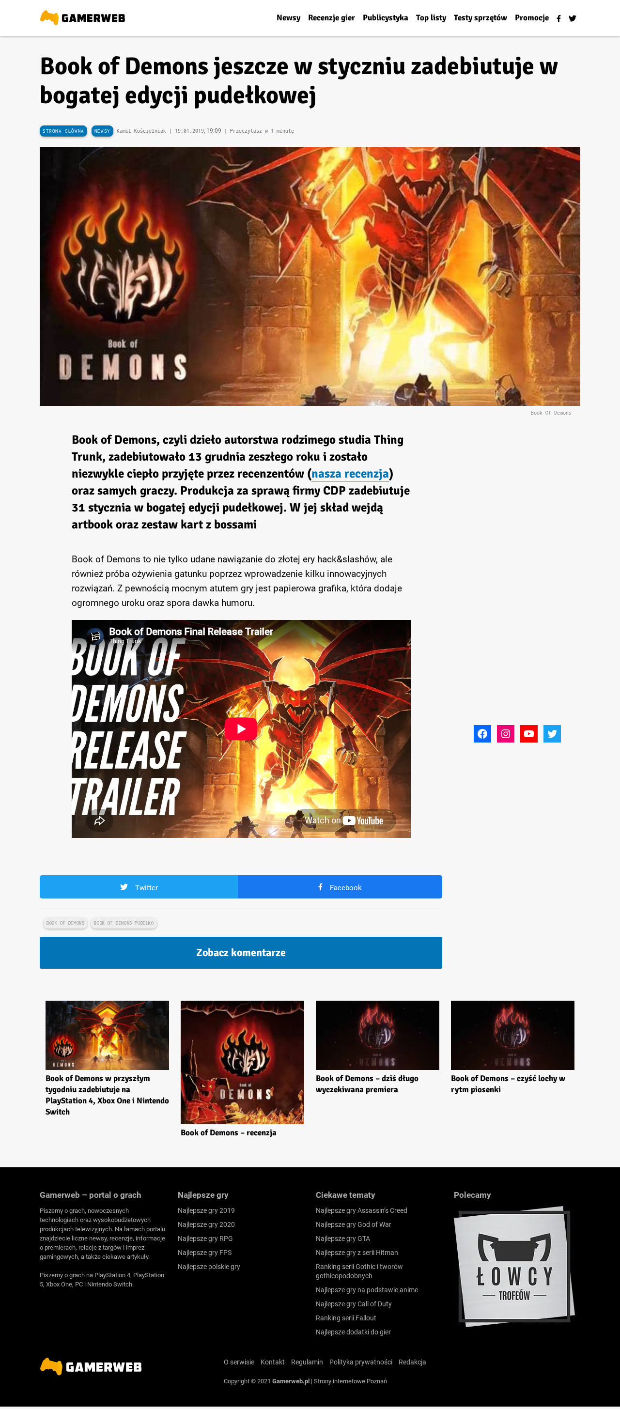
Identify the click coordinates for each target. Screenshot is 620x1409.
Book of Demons (65, 923)
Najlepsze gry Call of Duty (354, 1304)
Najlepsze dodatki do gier (353, 1332)
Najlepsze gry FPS (205, 1252)
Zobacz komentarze (241, 952)
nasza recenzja (350, 473)
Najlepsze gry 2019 (206, 1210)
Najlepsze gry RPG (205, 1238)
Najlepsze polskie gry (209, 1266)
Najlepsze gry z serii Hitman (357, 1252)
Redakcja (412, 1362)
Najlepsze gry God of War (353, 1224)
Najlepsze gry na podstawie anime (367, 1290)
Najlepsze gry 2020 (206, 1224)
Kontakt (273, 1362)
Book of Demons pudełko (124, 923)
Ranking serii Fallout (346, 1318)
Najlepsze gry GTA (343, 1238)
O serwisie (239, 1362)
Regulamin (307, 1362)
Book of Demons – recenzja (229, 1133)
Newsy (102, 131)
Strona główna (63, 131)
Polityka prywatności (360, 1362)
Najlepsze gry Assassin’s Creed (361, 1210)
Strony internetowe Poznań (350, 1381)
